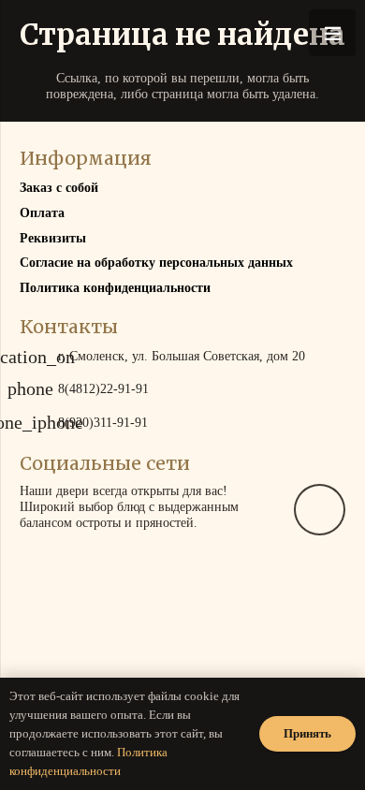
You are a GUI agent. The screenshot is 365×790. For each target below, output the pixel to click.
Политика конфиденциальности (115, 288)
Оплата (42, 213)
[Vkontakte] (319, 509)
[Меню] (332, 32)
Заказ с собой (59, 188)
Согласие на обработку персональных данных (156, 263)
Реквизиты (53, 238)
